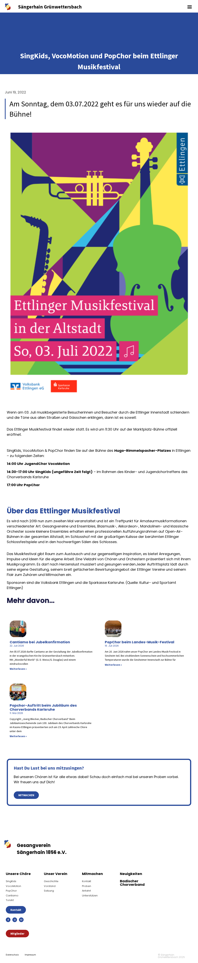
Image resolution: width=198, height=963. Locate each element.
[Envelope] (21, 919)
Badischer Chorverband (132, 883)
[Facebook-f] (8, 919)
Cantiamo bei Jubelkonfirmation (40, 642)
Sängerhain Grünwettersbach (50, 7)
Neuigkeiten (131, 873)
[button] (189, 6)
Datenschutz (12, 954)
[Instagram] (14, 919)
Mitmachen (92, 873)
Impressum (30, 954)
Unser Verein (55, 873)
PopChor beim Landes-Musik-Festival (139, 642)
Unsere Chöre (18, 873)
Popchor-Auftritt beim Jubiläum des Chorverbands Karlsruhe (43, 707)
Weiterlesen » (18, 669)
